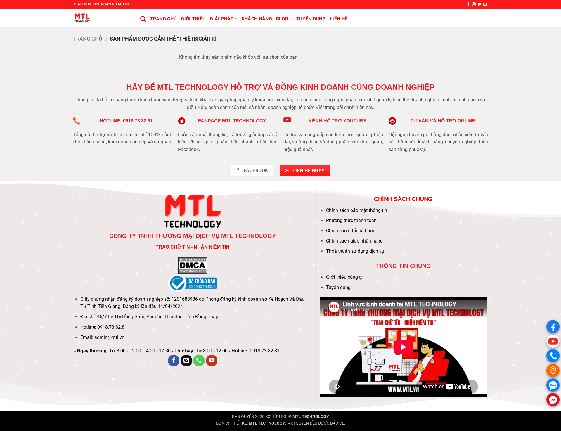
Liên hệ (338, 19)
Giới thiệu (193, 19)
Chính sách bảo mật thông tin (356, 210)
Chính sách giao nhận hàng (354, 241)
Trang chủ (163, 19)
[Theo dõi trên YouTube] (212, 360)
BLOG (282, 19)
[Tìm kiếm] (143, 19)
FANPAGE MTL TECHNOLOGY (232, 120)
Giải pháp (221, 19)
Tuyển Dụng (311, 19)
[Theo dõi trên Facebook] (468, 4)
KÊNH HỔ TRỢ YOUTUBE (338, 120)
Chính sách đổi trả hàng (350, 230)
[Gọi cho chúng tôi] (199, 360)
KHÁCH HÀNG (257, 19)
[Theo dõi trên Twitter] (479, 4)
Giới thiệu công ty (344, 277)
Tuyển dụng (338, 287)
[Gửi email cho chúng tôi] (485, 4)
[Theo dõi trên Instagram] (474, 4)
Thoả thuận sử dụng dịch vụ (355, 251)
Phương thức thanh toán (351, 220)
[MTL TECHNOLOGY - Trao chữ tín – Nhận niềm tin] (102, 18)
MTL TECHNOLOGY (310, 416)
